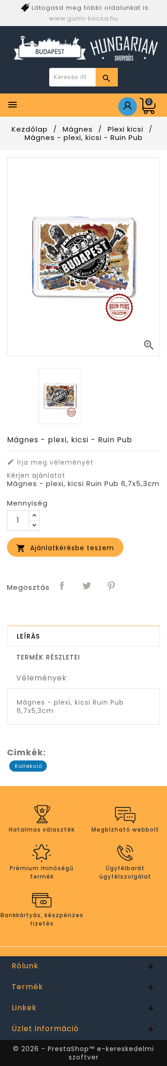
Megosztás (62, 586)
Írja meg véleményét (50, 462)
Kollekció (28, 766)
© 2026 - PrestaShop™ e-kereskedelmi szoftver (83, 1053)
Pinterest (112, 586)
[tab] (83, 636)
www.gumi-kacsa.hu (83, 18)
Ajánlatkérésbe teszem (65, 548)
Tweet (87, 586)
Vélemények (41, 678)
